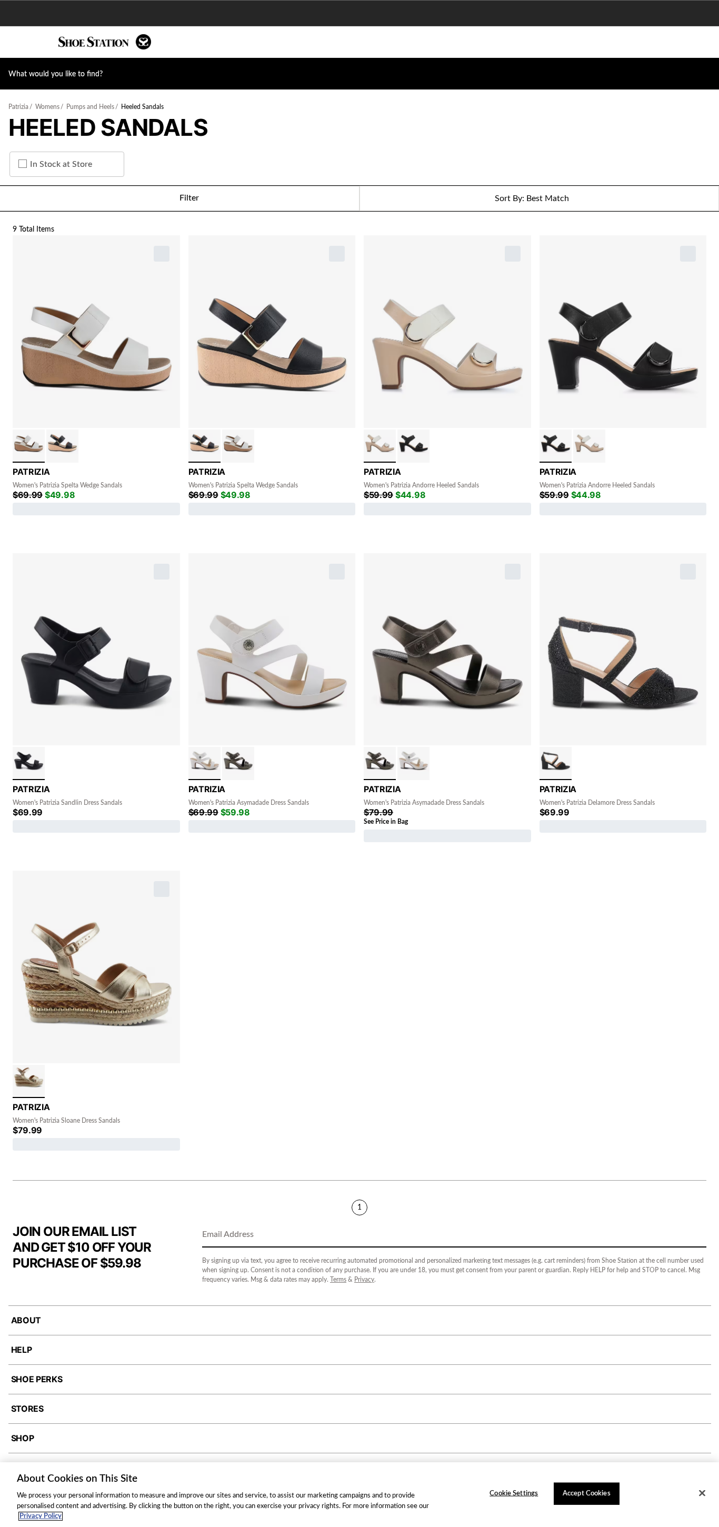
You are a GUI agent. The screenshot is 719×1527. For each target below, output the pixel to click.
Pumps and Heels (90, 107)
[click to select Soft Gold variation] (29, 1081)
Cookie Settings (514, 1493)
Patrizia (18, 107)
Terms (338, 1279)
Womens (47, 107)
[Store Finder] (40, 42)
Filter (189, 198)
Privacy (364, 1279)
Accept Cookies (587, 1493)
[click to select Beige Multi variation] (380, 446)
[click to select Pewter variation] (238, 763)
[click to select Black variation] (62, 446)
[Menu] (15, 42)
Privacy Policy (40, 1516)
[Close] (702, 1493)
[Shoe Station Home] (104, 41)
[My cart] (705, 42)
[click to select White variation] (29, 446)
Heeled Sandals (142, 107)
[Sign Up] (694, 1235)
